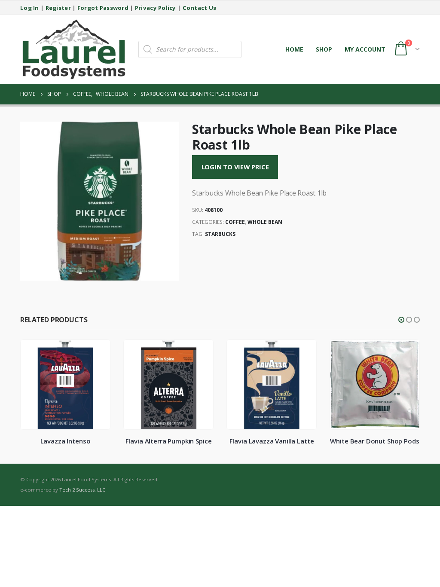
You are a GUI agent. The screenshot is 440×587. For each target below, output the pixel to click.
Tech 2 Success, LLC (82, 489)
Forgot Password (102, 8)
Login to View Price (235, 166)
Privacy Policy (155, 8)
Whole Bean (265, 222)
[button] (401, 320)
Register (58, 8)
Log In (29, 8)
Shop (324, 49)
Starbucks (220, 234)
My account (365, 49)
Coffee (235, 222)
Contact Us (200, 8)
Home (294, 49)
